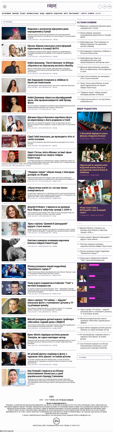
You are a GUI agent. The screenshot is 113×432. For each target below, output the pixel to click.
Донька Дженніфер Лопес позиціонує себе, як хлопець (97, 290)
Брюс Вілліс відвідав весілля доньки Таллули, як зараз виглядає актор (48, 336)
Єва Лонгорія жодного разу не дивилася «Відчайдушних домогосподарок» (100, 268)
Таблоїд (55, 39)
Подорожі (58, 13)
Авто (66, 13)
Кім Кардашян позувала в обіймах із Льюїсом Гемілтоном (48, 81)
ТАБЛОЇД (15, 13)
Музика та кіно (33, 13)
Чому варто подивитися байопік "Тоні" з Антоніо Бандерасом (50, 284)
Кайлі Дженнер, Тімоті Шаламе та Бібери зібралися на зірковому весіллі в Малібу (50, 64)
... (104, 13)
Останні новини (86, 22)
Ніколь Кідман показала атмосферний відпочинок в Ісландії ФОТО (49, 47)
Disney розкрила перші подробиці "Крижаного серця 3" (47, 267)
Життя (84, 13)
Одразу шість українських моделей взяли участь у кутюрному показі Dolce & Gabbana (94, 169)
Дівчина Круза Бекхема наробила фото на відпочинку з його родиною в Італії (50, 118)
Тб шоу (22, 13)
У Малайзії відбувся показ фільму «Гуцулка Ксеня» (94, 134)
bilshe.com (54, 400)
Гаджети (49, 13)
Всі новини (6, 13)
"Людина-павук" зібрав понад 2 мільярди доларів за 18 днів (51, 173)
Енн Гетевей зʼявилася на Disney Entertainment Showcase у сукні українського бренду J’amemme (45, 374)
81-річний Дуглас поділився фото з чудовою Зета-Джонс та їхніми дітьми (49, 355)
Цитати (98, 13)
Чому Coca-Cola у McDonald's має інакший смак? (93, 210)
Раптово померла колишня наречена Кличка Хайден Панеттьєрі (48, 241)
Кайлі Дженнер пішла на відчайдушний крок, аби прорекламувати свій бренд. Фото (50, 100)
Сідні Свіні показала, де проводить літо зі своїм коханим (51, 138)
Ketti (41, 39)
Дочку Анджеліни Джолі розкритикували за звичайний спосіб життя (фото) (100, 279)
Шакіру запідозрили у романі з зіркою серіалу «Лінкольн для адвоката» (100, 301)
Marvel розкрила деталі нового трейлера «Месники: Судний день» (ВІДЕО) (51, 320)
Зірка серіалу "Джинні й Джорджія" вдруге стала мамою (48, 225)
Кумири (91, 13)
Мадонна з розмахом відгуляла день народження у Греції (48, 30)
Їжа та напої (74, 13)
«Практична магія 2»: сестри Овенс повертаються (48, 189)
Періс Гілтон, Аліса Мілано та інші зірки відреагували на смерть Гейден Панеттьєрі (50, 155)
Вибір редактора (87, 108)
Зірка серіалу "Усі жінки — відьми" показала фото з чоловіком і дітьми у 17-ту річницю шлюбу (51, 303)
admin (40, 246)
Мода (42, 13)
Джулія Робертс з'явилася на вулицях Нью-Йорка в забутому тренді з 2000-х (50, 208)
